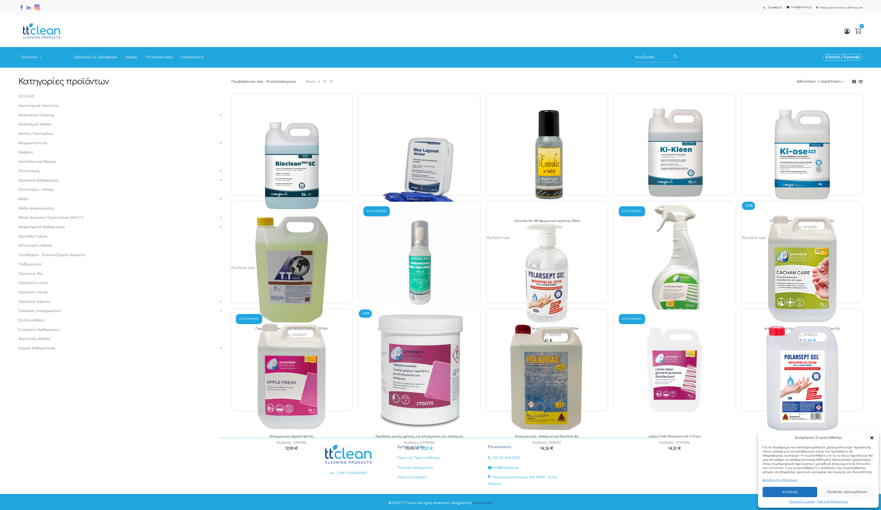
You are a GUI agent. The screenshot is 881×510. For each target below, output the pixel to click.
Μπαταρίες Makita (35, 246)
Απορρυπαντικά (32, 143)
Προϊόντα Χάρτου (34, 302)
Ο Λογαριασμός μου (846, 31)
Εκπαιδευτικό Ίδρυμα (37, 162)
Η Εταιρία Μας (159, 57)
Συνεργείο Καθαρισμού (39, 330)
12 (324, 81)
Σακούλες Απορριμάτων (39, 311)
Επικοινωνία (192, 57)
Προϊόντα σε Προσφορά (95, 57)
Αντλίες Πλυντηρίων (35, 134)
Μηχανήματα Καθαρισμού (41, 227)
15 (331, 81)
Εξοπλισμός (29, 171)
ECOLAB (26, 96)
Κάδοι (23, 199)
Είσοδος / (834, 57)
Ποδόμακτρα (30, 264)
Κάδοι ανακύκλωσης (36, 208)
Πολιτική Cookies (801, 501)
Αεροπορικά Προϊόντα (38, 106)
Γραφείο (25, 152)
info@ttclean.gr (505, 468)
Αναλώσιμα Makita (34, 124)
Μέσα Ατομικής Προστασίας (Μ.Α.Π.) (50, 218)
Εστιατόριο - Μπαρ (35, 190)
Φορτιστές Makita (34, 339)
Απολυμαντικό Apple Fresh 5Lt (292, 436)
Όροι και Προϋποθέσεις (418, 458)
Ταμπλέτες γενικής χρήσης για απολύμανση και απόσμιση (419, 436)
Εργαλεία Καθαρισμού (38, 180)
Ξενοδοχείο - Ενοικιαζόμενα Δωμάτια (52, 255)
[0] (858, 31)
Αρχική (131, 57)
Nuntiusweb (483, 503)
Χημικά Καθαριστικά (36, 348)
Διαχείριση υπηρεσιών (780, 480)
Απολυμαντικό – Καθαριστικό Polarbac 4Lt (547, 436)
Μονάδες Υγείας (33, 236)
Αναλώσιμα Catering (36, 115)
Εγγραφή (852, 57)
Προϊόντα (29, 57)
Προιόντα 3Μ (30, 274)
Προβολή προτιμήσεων (847, 492)
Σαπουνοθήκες (31, 320)
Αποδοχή (790, 492)
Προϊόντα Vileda (32, 292)
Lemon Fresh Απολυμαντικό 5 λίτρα (675, 436)
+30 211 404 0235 (506, 458)
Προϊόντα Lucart (33, 283)
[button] (872, 438)
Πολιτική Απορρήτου (832, 501)
